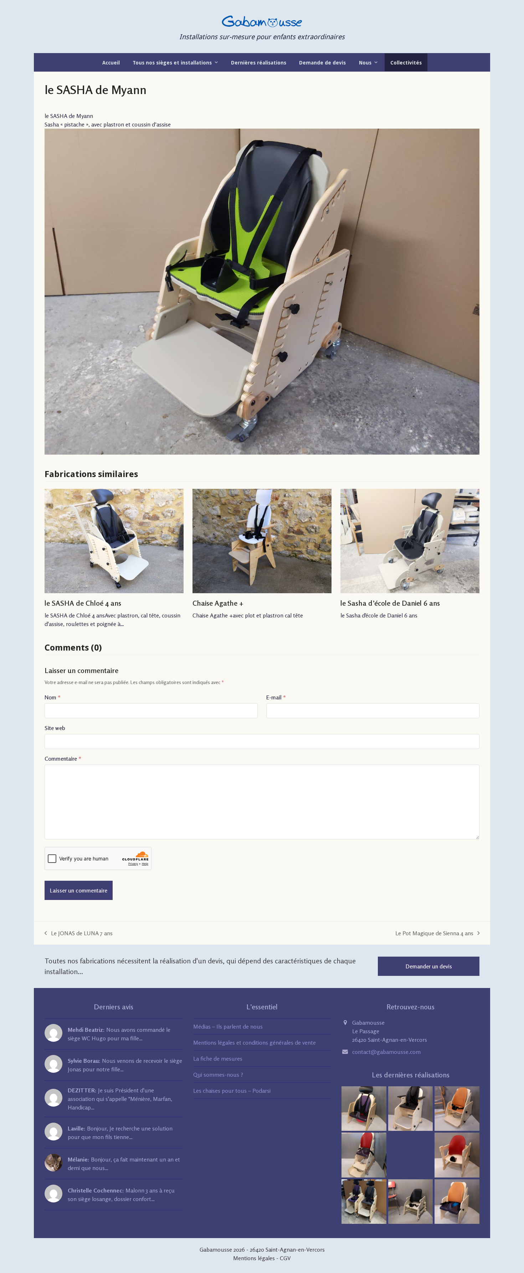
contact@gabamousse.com (386, 1051)
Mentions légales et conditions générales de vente (254, 1042)
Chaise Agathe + (218, 603)
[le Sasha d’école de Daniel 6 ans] (409, 541)
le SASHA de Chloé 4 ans (83, 603)
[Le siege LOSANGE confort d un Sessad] (457, 1154)
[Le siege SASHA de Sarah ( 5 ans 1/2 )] (457, 1108)
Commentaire (63, 758)
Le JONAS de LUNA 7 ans (79, 933)
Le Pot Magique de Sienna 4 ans (434, 933)
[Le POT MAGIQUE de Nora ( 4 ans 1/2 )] (457, 1201)
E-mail (276, 697)
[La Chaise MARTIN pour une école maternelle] (410, 1201)
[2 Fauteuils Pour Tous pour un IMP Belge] (363, 1201)
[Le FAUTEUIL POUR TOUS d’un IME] (410, 1108)
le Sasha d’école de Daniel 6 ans (390, 603)
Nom (53, 697)
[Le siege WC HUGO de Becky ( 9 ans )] (363, 1154)
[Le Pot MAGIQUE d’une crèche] (363, 1108)
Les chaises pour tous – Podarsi (232, 1090)
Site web (55, 727)
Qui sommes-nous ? (218, 1074)
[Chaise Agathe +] (262, 541)
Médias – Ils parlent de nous (228, 1026)
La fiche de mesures (217, 1058)
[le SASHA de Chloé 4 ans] (114, 541)
